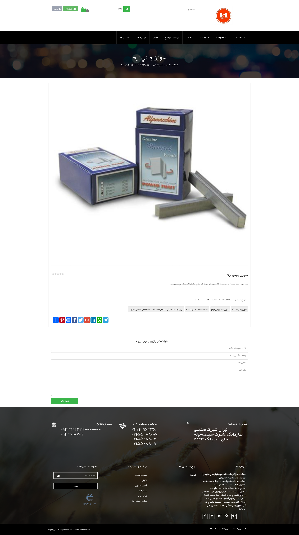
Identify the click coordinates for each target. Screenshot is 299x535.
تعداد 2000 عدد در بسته (197, 309)
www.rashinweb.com (81, 530)
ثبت (76, 486)
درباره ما (141, 37)
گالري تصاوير (158, 64)
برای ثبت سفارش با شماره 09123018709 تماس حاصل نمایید (156, 309)
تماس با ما (125, 37)
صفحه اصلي (239, 37)
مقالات (189, 37)
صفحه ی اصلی (172, 64)
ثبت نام (69, 8)
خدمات (193, 474)
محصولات (221, 37)
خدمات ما (204, 37)
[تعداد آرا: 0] (53, 274)
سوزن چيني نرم (127, 64)
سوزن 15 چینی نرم (220, 309)
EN (120, 9)
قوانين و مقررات (139, 500)
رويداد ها (237, 529)
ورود (55, 8)
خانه (247, 529)
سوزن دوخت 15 (143, 64)
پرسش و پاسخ (172, 37)
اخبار (155, 37)
